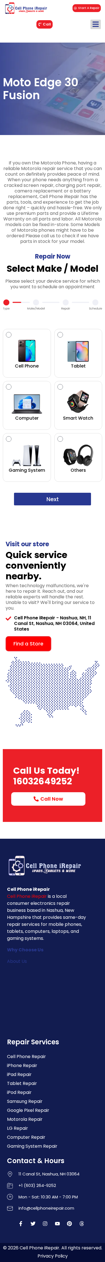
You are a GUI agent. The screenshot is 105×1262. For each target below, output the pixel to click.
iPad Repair (19, 1074)
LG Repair (17, 1128)
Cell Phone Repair (26, 1056)
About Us (17, 961)
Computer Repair (26, 1137)
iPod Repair (19, 1092)
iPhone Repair (22, 1065)
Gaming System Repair (32, 1146)
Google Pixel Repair (28, 1110)
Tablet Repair (22, 1083)
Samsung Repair (25, 1101)
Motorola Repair (25, 1119)
